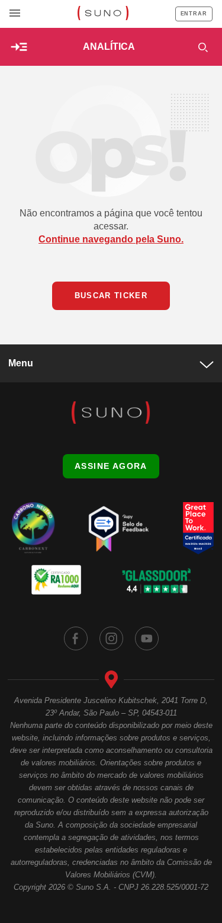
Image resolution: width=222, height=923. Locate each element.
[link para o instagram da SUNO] (111, 638)
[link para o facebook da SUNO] (76, 638)
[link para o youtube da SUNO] (147, 638)
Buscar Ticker (111, 295)
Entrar (194, 14)
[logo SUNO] (103, 14)
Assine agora (111, 466)
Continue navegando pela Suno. (111, 239)
